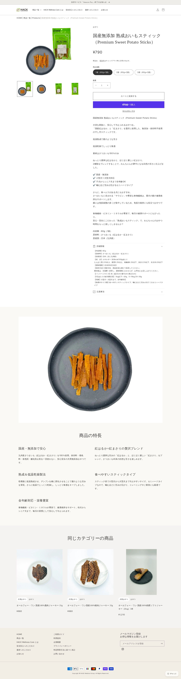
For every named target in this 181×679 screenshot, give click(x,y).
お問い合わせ (59, 654)
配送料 (102, 61)
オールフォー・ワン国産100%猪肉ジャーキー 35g (90, 605)
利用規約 (57, 638)
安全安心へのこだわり (26, 646)
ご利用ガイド (59, 634)
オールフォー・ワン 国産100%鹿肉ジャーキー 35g (40, 605)
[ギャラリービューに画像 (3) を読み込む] (58, 89)
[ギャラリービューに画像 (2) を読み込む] (41, 89)
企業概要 (57, 642)
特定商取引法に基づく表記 (64, 650)
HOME (19, 18)
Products (36, 18)
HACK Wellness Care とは (28, 642)
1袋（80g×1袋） (103, 72)
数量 (94, 80)
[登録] (161, 643)
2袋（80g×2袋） (123, 72)
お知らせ (20, 654)
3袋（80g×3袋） (144, 72)
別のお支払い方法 (129, 111)
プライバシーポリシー (63, 646)
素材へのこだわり (24, 650)
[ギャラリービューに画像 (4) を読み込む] (74, 89)
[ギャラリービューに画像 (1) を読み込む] (25, 89)
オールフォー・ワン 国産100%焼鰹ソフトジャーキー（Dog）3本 (140, 607)
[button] (36, 9)
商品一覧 (27, 18)
